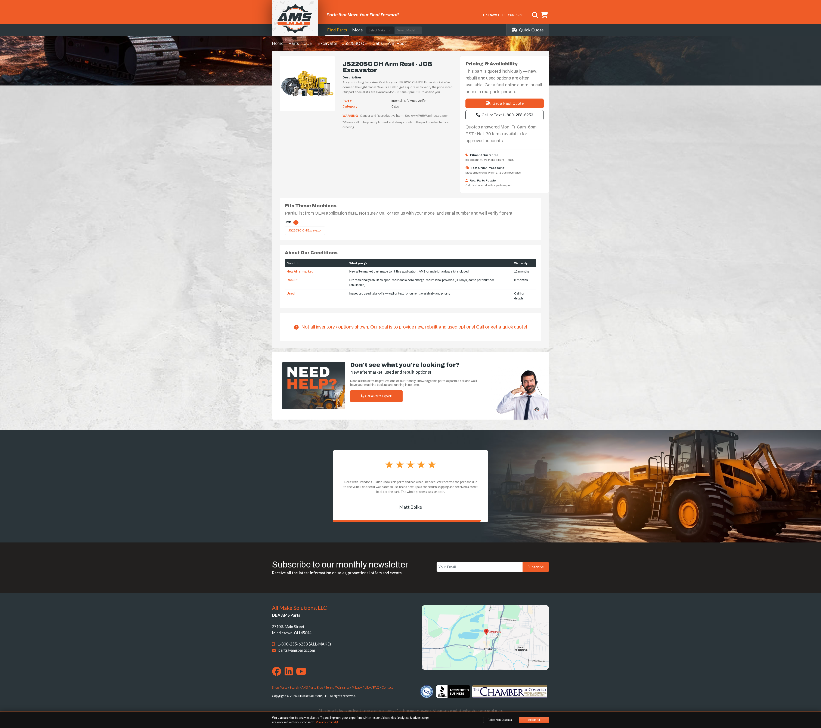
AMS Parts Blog (312, 687)
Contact (387, 687)
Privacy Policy (361, 687)
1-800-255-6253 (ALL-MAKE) (304, 644)
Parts (293, 43)
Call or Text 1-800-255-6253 (507, 115)
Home (278, 43)
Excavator (327, 43)
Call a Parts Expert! (378, 396)
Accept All (534, 719)
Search (294, 687)
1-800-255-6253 (510, 15)
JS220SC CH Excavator (305, 230)
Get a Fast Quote (508, 103)
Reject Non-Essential (500, 719)
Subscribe (535, 566)
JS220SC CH (355, 43)
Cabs (377, 43)
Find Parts (337, 29)
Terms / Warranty (337, 687)
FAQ (376, 687)
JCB (308, 43)
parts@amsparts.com (296, 650)
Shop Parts (279, 687)
